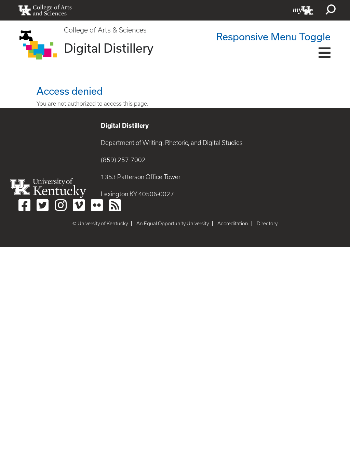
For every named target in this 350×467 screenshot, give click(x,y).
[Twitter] (43, 205)
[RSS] (115, 205)
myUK (303, 10)
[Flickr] (97, 205)
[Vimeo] (79, 205)
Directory (267, 223)
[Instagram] (61, 205)
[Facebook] (24, 205)
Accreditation (232, 223)
